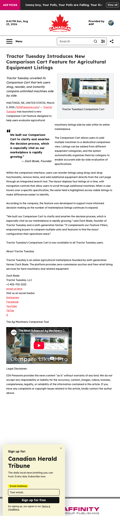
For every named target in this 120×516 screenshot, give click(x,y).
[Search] (95, 41)
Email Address (18, 486)
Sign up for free (34, 500)
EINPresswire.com (27, 107)
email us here (14, 288)
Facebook (12, 301)
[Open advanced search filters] (103, 41)
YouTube (11, 306)
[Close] (61, 448)
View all (112, 4)
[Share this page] (111, 41)
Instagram (12, 297)
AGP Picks (10, 5)
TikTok (10, 310)
